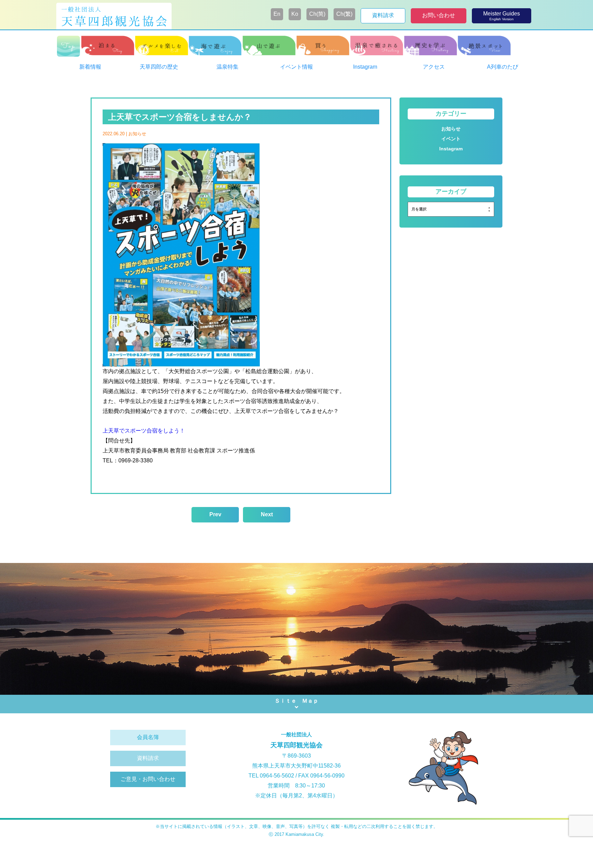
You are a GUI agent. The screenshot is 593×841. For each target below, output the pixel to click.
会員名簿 (148, 737)
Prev (215, 514)
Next (267, 514)
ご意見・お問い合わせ (147, 779)
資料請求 (148, 758)
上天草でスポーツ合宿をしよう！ (144, 431)
